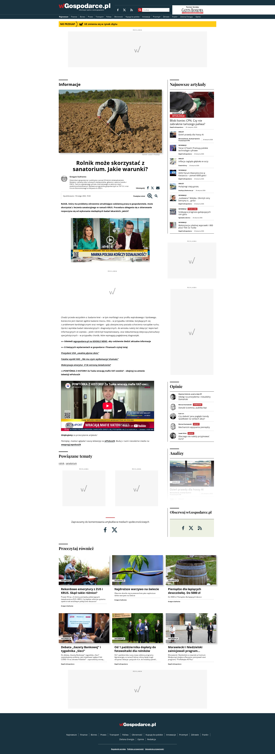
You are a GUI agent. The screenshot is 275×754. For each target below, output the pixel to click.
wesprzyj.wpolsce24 (71, 444)
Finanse (74, 16)
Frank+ (175, 16)
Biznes (82, 16)
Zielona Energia (186, 16)
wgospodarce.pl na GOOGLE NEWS (90, 341)
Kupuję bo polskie (133, 16)
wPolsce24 (109, 441)
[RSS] (131, 10)
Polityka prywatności (135, 749)
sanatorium (71, 463)
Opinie (198, 16)
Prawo (90, 16)
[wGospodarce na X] (124, 10)
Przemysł (156, 16)
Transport (100, 16)
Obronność (118, 16)
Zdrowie (166, 16)
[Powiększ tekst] (149, 196)
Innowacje (146, 16)
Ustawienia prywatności (154, 749)
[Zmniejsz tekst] (156, 196)
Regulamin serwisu (118, 749)
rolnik (61, 463)
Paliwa (108, 16)
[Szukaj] (140, 10)
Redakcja (151, 739)
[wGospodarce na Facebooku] (118, 10)
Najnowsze (63, 16)
